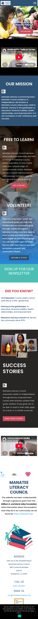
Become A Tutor (19, 258)
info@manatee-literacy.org (19, 595)
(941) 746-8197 (19, 586)
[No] (35, 612)
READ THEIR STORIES (14, 419)
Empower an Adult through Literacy (23, 23)
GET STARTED (19, 185)
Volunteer (26, 31)
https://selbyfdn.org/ (23, 514)
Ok (19, 616)
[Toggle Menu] (34, 3)
